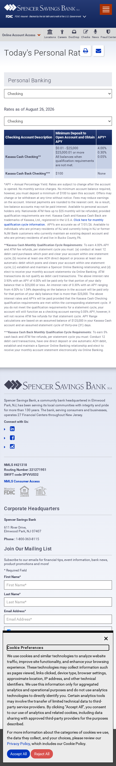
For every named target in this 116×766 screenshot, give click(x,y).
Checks (85, 37)
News (95, 37)
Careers (62, 37)
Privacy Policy (18, 743)
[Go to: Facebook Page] (58, 438)
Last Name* (12, 594)
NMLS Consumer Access (22, 481)
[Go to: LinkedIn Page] (58, 429)
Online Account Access (18, 35)
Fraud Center (108, 37)
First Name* (12, 577)
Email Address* (15, 611)
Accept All (18, 754)
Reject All (41, 754)
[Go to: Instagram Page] (58, 447)
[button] (85, 50)
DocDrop (74, 37)
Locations (50, 37)
